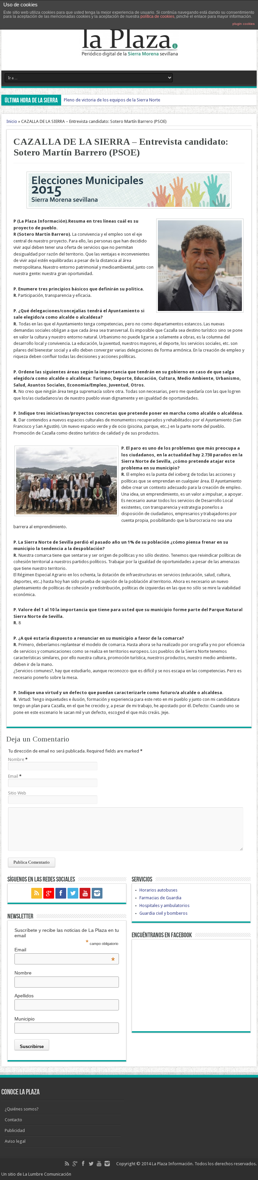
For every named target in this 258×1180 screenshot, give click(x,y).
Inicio (11, 121)
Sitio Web (17, 793)
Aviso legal (15, 1141)
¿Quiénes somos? (22, 1108)
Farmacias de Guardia (160, 897)
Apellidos (24, 995)
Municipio (24, 1019)
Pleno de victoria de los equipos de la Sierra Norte (112, 99)
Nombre (16, 759)
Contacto (13, 1119)
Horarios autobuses (158, 890)
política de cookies (157, 16)
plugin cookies (243, 24)
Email (13, 776)
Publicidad (15, 1130)
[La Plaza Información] (129, 54)
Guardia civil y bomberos (163, 913)
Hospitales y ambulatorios (164, 905)
